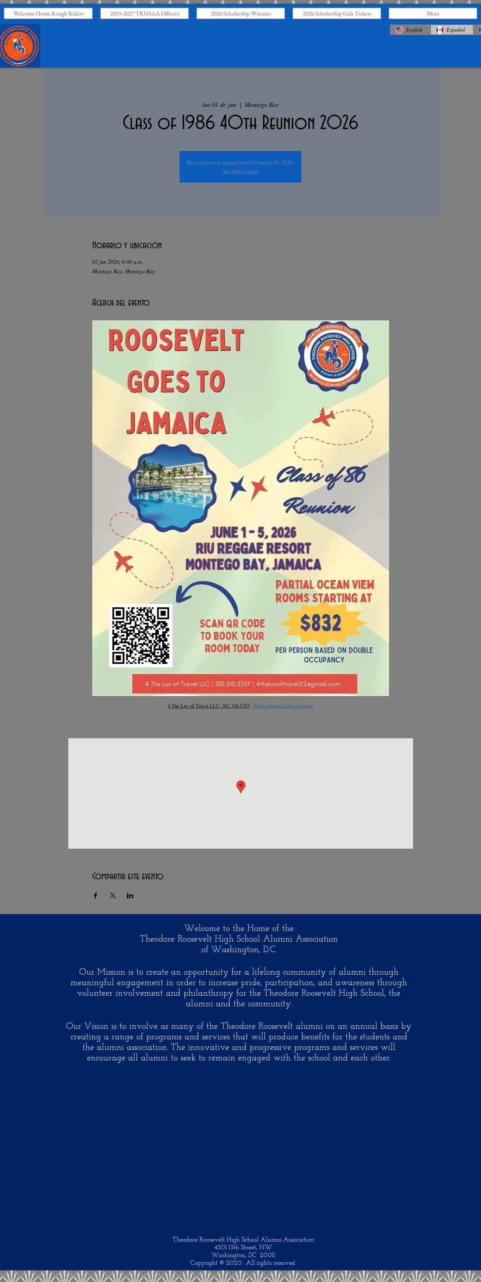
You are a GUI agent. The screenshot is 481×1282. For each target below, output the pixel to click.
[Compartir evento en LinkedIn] (130, 895)
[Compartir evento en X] (113, 895)
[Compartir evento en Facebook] (95, 895)
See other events (240, 170)
